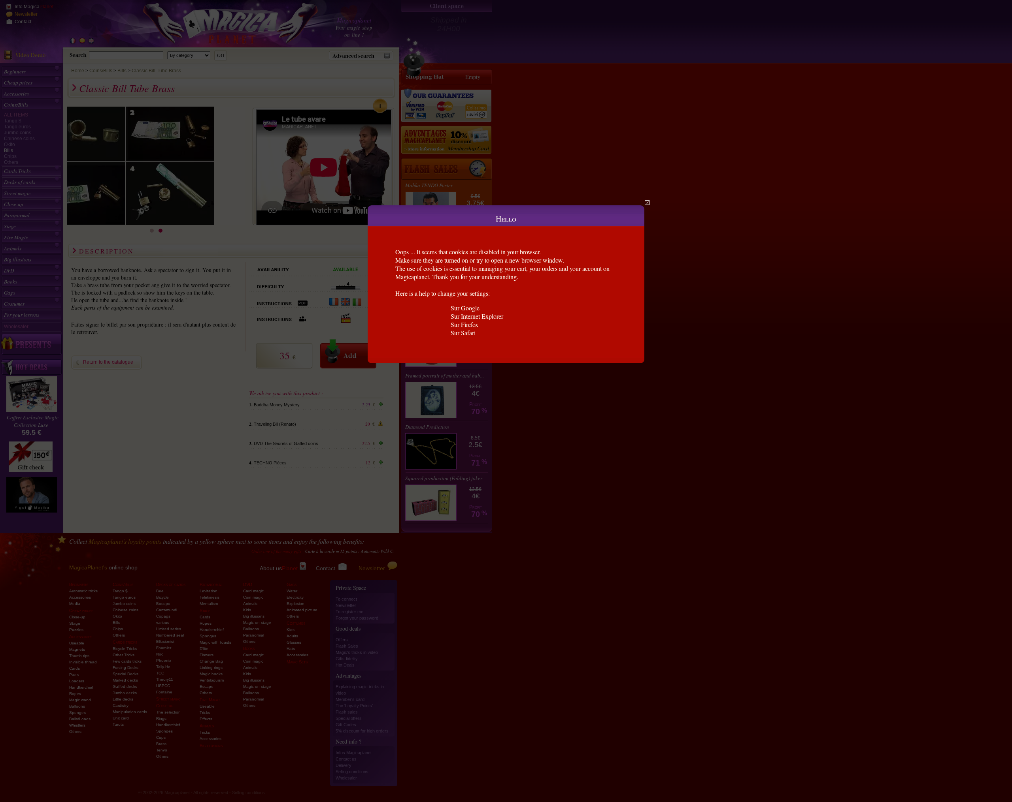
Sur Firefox (464, 324)
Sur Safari (463, 333)
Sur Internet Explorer (477, 316)
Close (647, 202)
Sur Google (465, 308)
